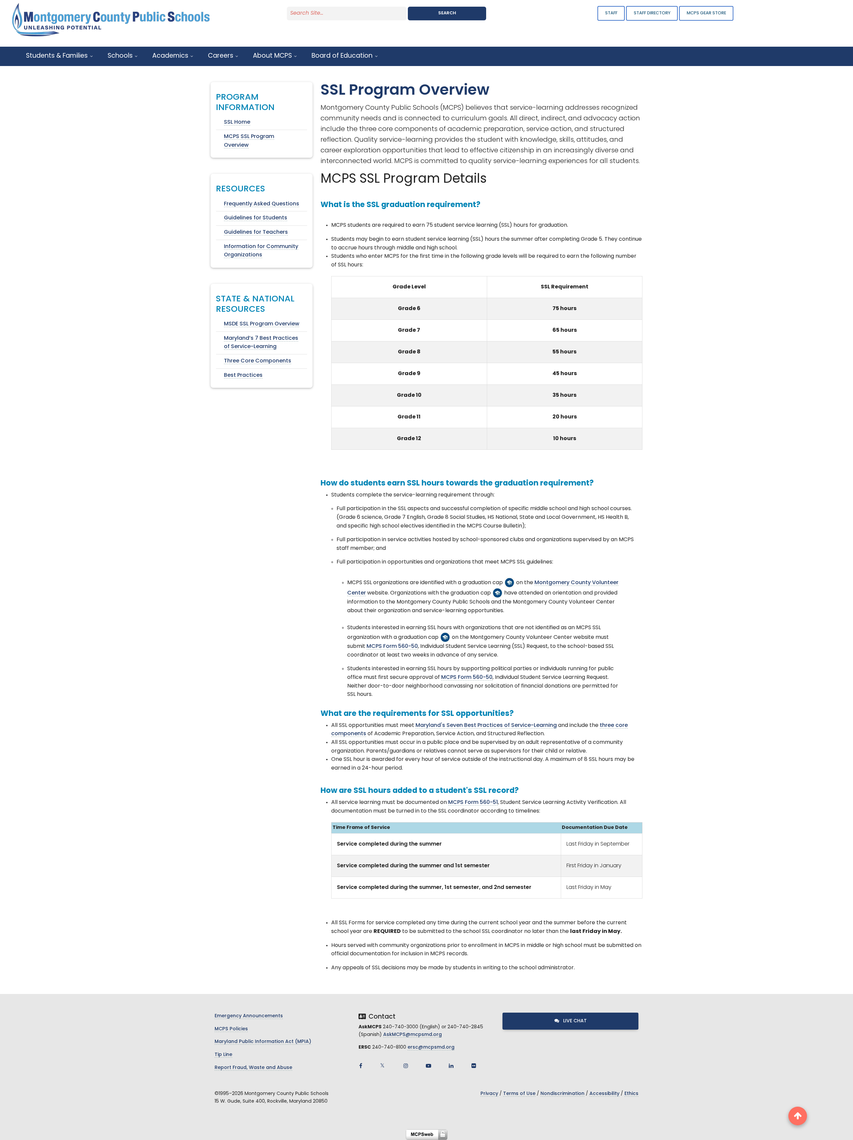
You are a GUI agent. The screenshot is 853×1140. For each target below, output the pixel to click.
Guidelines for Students (255, 218)
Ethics (631, 1093)
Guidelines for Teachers (256, 232)
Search (447, 13)
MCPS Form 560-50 (392, 646)
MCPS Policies (231, 1029)
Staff (611, 13)
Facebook (361, 1066)
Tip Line (223, 1054)
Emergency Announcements (249, 1016)
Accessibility (604, 1093)
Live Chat (574, 1021)
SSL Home (237, 122)
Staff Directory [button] (652, 13)
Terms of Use (519, 1093)
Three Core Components (257, 361)
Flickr (474, 1066)
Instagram (406, 1066)
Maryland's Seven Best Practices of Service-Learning (486, 725)
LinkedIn (451, 1066)
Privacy (489, 1093)
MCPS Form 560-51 (473, 802)
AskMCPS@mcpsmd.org (412, 1034)
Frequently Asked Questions (261, 204)
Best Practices (243, 375)
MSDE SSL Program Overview (261, 324)
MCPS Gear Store (706, 13)
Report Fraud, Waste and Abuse (253, 1067)
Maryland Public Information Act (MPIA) (263, 1041)
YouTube (428, 1066)
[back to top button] (797, 1116)
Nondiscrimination (562, 1093)
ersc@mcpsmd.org (431, 1047)
